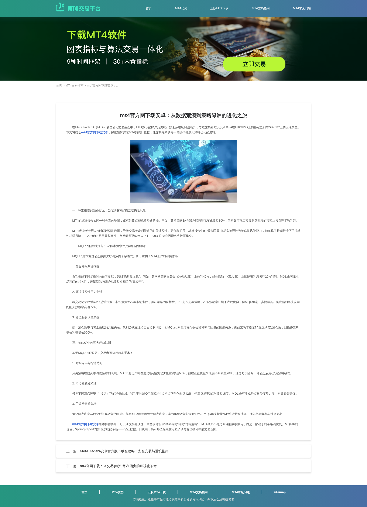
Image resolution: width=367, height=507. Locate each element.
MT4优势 (181, 8)
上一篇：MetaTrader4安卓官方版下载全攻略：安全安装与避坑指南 (117, 451)
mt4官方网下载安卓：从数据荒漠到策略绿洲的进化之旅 (103, 85)
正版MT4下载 (219, 8)
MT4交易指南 (261, 8)
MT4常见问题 (302, 8)
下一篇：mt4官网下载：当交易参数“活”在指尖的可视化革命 (111, 466)
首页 (149, 8)
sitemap (280, 492)
